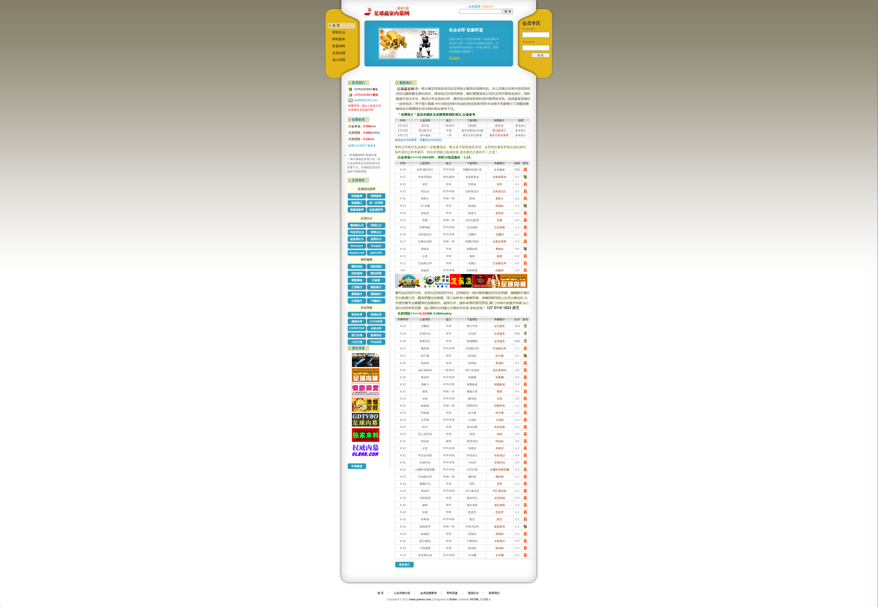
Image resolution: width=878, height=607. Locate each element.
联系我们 (494, 593)
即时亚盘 (452, 593)
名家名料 (376, 328)
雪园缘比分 (357, 225)
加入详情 (338, 60)
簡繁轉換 (356, 280)
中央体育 (376, 342)
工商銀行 (356, 287)
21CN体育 (376, 321)
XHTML (474, 599)
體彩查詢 (356, 266)
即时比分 (338, 32)
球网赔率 (376, 196)
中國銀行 (376, 300)
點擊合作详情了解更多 (362, 145)
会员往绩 (338, 53)
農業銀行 (356, 294)
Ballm (453, 599)
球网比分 (376, 232)
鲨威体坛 (376, 335)
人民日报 (356, 342)
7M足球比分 (356, 232)
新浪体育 (356, 314)
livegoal (376, 246)
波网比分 (376, 239)
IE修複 (376, 280)
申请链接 (356, 466)
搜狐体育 (356, 321)
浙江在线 (356, 335)
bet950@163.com (365, 100)
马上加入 (454, 58)
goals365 (376, 252)
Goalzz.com (356, 252)
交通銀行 (356, 300)
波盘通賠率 (376, 209)
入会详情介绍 (402, 593)
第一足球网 (376, 202)
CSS (485, 599)
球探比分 (376, 225)
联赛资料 (338, 46)
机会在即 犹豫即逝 (466, 30)
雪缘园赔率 (357, 209)
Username (528, 28)
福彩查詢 (376, 266)
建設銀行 (376, 287)
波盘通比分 (357, 239)
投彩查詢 (356, 273)
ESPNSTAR (356, 328)
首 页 (336, 25)
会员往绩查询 (428, 593)
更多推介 (404, 564)
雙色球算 (376, 273)
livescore (357, 246)
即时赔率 (338, 39)
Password (528, 42)
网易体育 (376, 314)
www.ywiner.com (420, 599)
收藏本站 (487, 6)
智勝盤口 (356, 202)
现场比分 (473, 593)
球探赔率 (356, 196)
